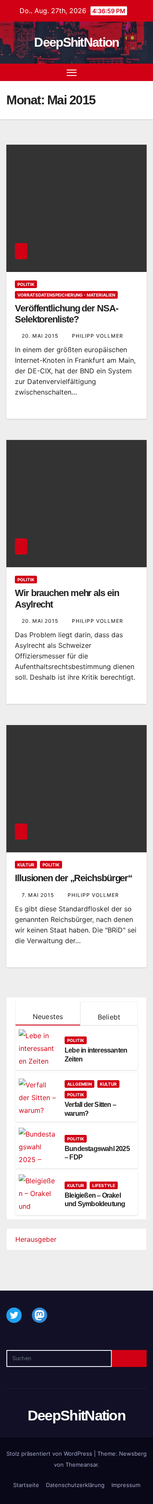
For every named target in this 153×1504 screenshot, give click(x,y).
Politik (25, 284)
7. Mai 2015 (39, 895)
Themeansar (81, 1464)
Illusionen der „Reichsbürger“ (73, 878)
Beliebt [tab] (109, 1017)
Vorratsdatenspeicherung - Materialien (66, 294)
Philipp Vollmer (97, 336)
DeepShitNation (76, 42)
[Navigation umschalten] (71, 72)
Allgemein (79, 1084)
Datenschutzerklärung (75, 1485)
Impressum (125, 1485)
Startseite (26, 1485)
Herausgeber (36, 1239)
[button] (126, 72)
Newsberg (133, 1453)
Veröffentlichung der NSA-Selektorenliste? (66, 314)
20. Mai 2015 (41, 336)
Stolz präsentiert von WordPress (50, 1453)
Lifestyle (103, 1185)
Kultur (25, 864)
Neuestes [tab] (48, 1016)
